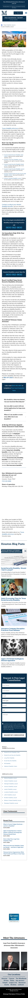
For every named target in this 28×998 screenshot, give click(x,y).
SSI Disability (7, 763)
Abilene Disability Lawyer (10, 778)
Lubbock (21, 985)
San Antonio (20, 980)
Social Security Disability (10, 760)
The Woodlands (21, 978)
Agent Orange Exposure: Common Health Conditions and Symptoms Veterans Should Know (12, 832)
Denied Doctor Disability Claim (12, 752)
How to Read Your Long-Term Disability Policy (11, 839)
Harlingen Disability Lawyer (11, 783)
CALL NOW (19, 13)
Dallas (12, 980)
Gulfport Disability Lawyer (10, 781)
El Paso (6, 980)
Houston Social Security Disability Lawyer (14, 169)
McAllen (13, 985)
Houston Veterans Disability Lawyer (12, 178)
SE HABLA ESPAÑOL (14, 19)
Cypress (11, 978)
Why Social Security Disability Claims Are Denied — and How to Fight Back (13, 846)
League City (13, 983)
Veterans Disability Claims (10, 766)
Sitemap (5, 994)
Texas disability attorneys (10, 128)
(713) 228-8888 (6, 481)
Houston (4, 978)
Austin (6, 985)
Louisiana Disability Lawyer (11, 792)
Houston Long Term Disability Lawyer (13, 159)
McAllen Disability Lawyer (10, 797)
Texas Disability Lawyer (9, 25)
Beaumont (22, 983)
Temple (5, 983)
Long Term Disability (9, 758)
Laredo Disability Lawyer (10, 789)
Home (1, 25)
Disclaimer (12, 994)
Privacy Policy (10, 726)
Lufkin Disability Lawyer (10, 795)
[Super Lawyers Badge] (14, 918)
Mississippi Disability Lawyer (11, 803)
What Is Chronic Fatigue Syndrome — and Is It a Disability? (13, 825)
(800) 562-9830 (14, 227)
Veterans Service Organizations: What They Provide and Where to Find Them (13, 853)
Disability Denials (18, 989)
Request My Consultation (14, 735)
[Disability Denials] (4, 13)
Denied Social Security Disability (12, 755)
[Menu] (26, 12)
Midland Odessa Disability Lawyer (12, 800)
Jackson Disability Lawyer (10, 786)
